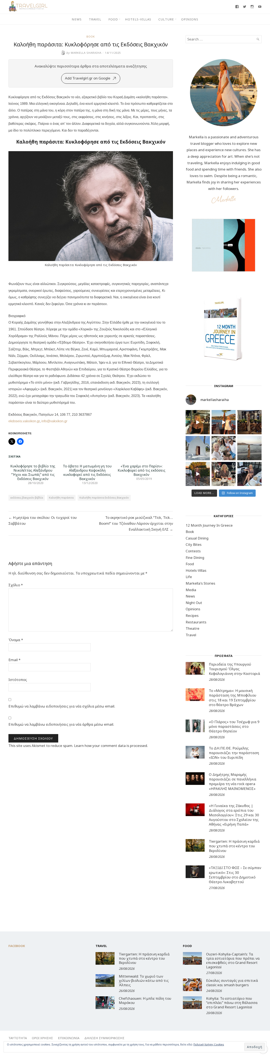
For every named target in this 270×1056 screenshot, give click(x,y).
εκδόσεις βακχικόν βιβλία (26, 497)
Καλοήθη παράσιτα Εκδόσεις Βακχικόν (104, 497)
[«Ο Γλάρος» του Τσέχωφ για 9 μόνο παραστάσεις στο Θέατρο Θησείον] (195, 726)
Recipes (192, 615)
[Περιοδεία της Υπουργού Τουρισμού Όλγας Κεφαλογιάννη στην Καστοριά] (195, 668)
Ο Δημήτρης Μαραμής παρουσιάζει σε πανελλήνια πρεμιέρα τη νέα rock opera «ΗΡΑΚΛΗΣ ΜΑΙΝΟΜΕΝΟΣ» (232, 781)
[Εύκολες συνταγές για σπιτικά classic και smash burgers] (192, 984)
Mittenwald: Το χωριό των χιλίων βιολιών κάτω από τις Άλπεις (144, 980)
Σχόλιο (15, 584)
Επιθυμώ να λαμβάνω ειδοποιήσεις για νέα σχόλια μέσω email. (61, 706)
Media (191, 589)
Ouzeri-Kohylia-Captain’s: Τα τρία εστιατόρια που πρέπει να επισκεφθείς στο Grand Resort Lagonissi (233, 960)
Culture (166, 19)
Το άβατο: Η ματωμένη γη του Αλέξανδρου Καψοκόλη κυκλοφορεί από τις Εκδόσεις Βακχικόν (87, 472)
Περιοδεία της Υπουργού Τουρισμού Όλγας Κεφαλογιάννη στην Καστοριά (234, 669)
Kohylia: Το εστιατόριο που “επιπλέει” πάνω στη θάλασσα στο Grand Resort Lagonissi (232, 1002)
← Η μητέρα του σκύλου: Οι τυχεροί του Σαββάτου (42, 520)
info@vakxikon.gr (54, 421)
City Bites (193, 544)
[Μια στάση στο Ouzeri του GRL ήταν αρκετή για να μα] (198, 474)
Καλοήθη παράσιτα (61, 497)
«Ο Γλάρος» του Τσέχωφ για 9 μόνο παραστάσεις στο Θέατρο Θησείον (234, 726)
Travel (95, 19)
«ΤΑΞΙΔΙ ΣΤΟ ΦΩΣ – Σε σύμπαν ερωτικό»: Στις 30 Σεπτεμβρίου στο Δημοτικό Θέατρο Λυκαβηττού (235, 874)
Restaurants (196, 622)
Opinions (189, 19)
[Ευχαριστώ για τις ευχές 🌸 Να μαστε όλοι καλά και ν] (249, 422)
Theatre (192, 628)
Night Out (194, 602)
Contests (193, 551)
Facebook (16, 946)
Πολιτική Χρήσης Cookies (208, 1044)
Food (113, 19)
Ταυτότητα (17, 1038)
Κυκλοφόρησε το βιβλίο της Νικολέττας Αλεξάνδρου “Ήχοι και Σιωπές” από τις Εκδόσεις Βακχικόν (32, 472)
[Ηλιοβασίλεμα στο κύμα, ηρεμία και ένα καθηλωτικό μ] (224, 422)
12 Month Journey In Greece (209, 525)
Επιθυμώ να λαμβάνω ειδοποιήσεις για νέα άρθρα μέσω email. (61, 724)
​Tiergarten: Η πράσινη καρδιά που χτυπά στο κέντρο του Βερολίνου (234, 846)
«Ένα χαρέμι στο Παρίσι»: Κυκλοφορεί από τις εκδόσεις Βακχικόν (141, 470)
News (77, 19)
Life (189, 576)
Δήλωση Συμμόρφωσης (104, 1038)
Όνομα (15, 639)
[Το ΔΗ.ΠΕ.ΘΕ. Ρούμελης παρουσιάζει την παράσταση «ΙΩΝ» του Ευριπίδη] (195, 752)
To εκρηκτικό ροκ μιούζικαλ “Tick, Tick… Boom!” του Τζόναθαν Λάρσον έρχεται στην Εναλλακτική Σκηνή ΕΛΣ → (136, 523)
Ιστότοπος (17, 679)
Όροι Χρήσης (42, 1038)
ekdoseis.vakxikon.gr (24, 421)
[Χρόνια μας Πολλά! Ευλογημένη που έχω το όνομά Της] (198, 448)
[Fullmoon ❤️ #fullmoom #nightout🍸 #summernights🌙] (198, 422)
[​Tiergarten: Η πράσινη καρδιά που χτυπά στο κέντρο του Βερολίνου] (195, 845)
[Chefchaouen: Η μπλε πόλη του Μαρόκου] (105, 1002)
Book (90, 36)
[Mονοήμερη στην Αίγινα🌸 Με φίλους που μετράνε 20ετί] (224, 448)
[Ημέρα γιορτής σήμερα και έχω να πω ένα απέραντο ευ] (249, 474)
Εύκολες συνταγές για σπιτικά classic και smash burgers (232, 982)
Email (14, 659)
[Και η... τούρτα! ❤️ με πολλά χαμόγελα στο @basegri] (224, 474)
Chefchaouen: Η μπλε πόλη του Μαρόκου (145, 1000)
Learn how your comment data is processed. (111, 745)
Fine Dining (195, 557)
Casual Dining (197, 538)
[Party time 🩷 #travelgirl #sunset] (249, 448)
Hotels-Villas (138, 19)
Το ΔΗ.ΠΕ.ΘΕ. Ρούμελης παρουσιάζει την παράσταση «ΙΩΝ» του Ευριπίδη (234, 753)
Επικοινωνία (68, 1038)
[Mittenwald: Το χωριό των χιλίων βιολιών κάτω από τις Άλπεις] (105, 980)
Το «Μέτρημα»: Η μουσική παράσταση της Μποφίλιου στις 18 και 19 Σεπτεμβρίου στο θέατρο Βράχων (232, 697)
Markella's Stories (200, 583)
